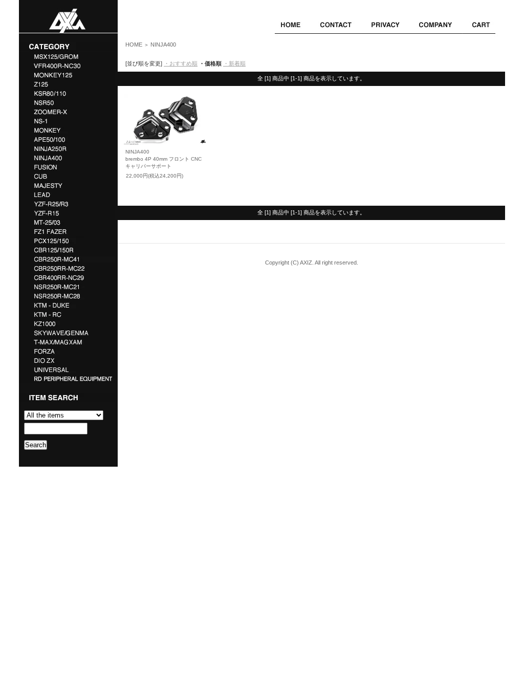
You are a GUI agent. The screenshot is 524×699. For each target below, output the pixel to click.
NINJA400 (163, 44)
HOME (133, 44)
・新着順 (234, 63)
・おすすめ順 (181, 63)
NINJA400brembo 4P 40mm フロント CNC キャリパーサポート (163, 159)
